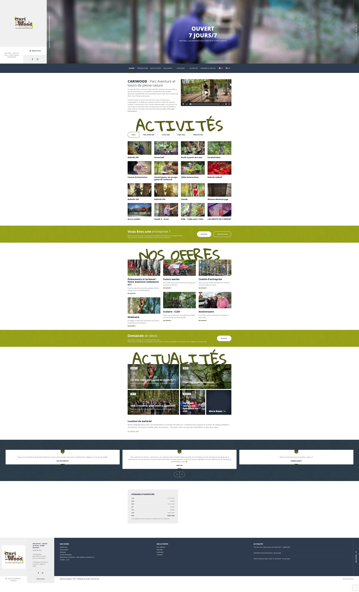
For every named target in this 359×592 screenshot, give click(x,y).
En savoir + (204, 234)
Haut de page (356, 557)
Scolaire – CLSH (64, 560)
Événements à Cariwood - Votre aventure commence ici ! (143, 282)
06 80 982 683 (11, 57)
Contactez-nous (222, 234)
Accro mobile (134, 219)
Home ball (159, 157)
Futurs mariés (171, 279)
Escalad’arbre (214, 157)
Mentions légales (66, 579)
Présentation (142, 68)
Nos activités (155, 68)
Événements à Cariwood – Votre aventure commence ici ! (77, 557)
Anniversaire (206, 311)
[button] (206, 92)
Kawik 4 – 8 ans (161, 219)
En (229, 68)
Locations (181, 68)
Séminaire (133, 317)
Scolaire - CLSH (171, 311)
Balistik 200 (133, 157)
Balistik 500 (159, 199)
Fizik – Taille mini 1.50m (192, 219)
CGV (74, 579)
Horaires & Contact (208, 68)
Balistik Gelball (215, 177)
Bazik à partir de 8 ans (191, 157)
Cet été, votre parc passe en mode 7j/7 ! (268, 547)
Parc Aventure (148, 135)
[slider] (204, 104)
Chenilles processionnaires (263, 553)
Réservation (36, 51)
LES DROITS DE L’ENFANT (219, 219)
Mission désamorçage (218, 199)
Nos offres (168, 68)
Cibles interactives (190, 177)
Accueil (132, 68)
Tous (133, 135)
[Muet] (226, 104)
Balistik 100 (133, 199)
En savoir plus (133, 431)
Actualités (194, 68)
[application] (206, 92)
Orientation (198, 135)
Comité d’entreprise (66, 555)
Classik (184, 199)
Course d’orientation (137, 177)
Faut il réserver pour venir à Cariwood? (267, 559)
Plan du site (95, 579)
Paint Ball (181, 135)
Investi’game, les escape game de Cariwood (165, 178)
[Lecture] (183, 104)
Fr (222, 68)
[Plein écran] (229, 104)
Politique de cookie (83, 579)
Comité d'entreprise (210, 279)
